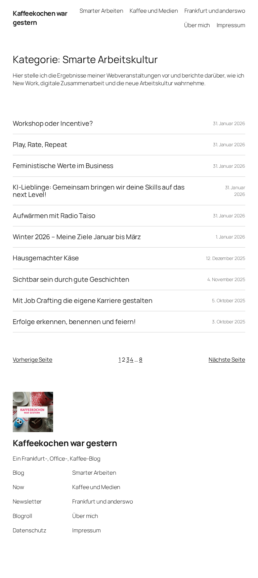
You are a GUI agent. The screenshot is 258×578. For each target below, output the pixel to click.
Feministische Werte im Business (63, 165)
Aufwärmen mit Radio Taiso (54, 215)
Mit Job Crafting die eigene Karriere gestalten (82, 300)
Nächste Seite (227, 359)
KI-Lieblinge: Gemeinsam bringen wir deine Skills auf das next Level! (98, 190)
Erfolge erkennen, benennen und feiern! (74, 321)
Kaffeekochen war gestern (65, 443)
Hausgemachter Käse (46, 258)
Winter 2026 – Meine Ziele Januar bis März (77, 237)
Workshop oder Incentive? (53, 123)
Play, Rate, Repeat (40, 144)
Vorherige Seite (32, 359)
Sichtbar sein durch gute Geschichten (71, 279)
